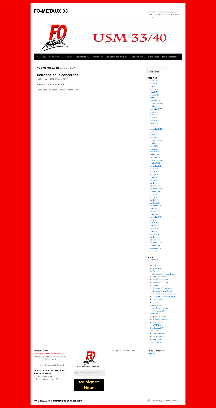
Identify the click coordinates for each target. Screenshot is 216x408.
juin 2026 (153, 83)
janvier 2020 (154, 154)
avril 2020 (154, 146)
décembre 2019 (155, 157)
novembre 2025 (156, 103)
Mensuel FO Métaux (160, 279)
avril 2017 (154, 211)
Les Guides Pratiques (160, 308)
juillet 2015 (154, 251)
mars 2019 (154, 177)
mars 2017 (154, 214)
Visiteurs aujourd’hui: (44, 376)
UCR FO (155, 322)
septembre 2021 (156, 129)
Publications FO (158, 310)
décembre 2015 (155, 239)
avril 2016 (154, 228)
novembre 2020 (156, 140)
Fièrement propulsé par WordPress (164, 400)
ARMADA (156, 325)
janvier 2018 (154, 200)
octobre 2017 (155, 202)
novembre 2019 (156, 160)
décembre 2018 (155, 185)
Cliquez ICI (152, 353)
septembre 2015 (156, 248)
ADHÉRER (156, 268)
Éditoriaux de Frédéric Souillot (163, 288)
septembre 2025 (156, 109)
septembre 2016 (156, 217)
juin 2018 (153, 197)
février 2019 (154, 180)
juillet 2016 (154, 220)
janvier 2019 (154, 183)
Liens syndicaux (158, 333)
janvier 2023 (154, 123)
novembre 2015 (156, 242)
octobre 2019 (155, 163)
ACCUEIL (41, 56)
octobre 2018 (155, 191)
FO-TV (155, 302)
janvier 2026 (154, 97)
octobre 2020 (155, 143)
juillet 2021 (154, 131)
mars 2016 (154, 231)
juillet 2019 (154, 168)
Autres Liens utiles (159, 339)
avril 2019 (154, 174)
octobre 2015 (155, 245)
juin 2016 (153, 222)
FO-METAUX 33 (51, 10)
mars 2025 (154, 114)
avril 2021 (154, 137)
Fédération (54, 56)
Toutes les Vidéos (159, 276)
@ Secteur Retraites (159, 319)
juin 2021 (153, 134)
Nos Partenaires (158, 336)
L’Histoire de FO (138, 56)
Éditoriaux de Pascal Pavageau (163, 296)
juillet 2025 (154, 112)
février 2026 (154, 94)
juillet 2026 (154, 80)
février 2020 (154, 151)
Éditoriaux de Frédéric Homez (163, 274)
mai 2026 (153, 86)
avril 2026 (154, 89)
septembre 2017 (156, 205)
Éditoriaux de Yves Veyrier (162, 291)
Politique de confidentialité (68, 400)
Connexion (154, 259)
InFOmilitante (157, 299)
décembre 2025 (155, 100)
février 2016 (154, 234)
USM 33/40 (67, 56)
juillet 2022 (154, 126)
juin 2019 (153, 171)
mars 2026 (154, 92)
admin (65, 78)
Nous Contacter (169, 56)
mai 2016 (153, 225)
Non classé (52, 89)
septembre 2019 (156, 166)
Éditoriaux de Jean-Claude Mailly (164, 293)
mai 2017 (153, 208)
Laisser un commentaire (69, 89)
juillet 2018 (154, 194)
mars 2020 (154, 148)
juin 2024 (153, 117)
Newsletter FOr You (160, 282)
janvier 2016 (154, 237)
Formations (98, 56)
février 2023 (154, 120)
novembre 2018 (156, 188)
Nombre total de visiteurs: (46, 379)
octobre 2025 (155, 106)
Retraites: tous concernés (57, 74)
